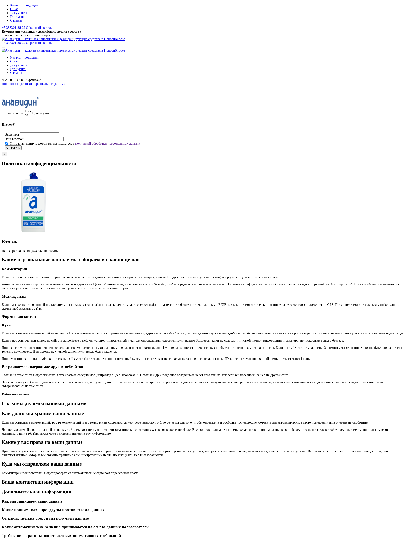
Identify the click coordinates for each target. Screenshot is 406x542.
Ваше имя (12, 134)
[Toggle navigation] (3, 47)
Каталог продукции (24, 5)
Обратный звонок (39, 27)
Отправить (13, 147)
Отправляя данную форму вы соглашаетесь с (75, 143)
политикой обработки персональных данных (107, 143)
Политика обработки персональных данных (33, 84)
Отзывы (16, 20)
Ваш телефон (14, 139)
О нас (14, 9)
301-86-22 (14, 27)
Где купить (18, 16)
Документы (18, 13)
